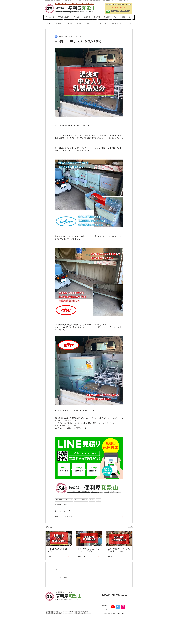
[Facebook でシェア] (55, 511)
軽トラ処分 (69, 500)
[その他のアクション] (122, 36)
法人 (98, 500)
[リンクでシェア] (69, 511)
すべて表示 (129, 527)
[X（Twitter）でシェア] (60, 511)
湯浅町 (92, 500)
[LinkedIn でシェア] (65, 511)
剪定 (106, 23)
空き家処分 (90, 23)
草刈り (99, 23)
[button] (130, 23)
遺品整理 (69, 23)
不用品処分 (59, 23)
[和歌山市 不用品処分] (89, 538)
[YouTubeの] (113, 607)
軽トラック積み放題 (81, 500)
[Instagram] (123, 607)
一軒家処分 (79, 23)
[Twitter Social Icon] (118, 607)
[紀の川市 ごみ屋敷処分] (119, 538)
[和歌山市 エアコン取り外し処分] (59, 538)
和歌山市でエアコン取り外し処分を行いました (58, 550)
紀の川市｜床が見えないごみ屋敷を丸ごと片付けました (119, 550)
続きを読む (115, 23)
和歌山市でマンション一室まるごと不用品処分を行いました (89, 550)
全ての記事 (48, 23)
